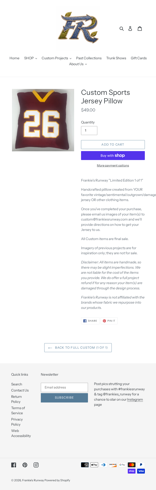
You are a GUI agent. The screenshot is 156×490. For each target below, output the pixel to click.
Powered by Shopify (57, 480)
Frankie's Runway (33, 480)
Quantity (88, 122)
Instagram (135, 399)
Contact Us (20, 390)
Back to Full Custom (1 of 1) (81, 347)
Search (16, 384)
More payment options (113, 165)
